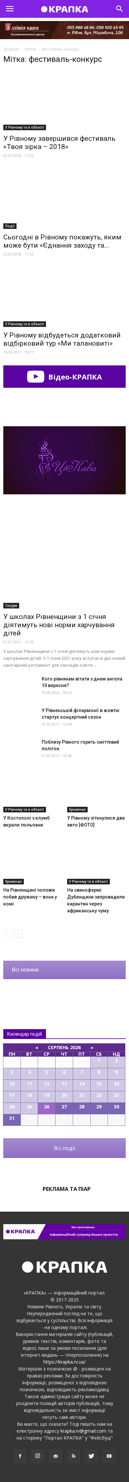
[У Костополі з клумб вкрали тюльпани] (32, 792)
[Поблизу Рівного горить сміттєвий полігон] (19, 750)
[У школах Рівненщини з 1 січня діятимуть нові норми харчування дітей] (64, 564)
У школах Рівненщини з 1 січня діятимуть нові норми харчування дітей (59, 625)
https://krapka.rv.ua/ (64, 1362)
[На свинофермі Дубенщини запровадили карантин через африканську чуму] (96, 864)
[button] (119, 9)
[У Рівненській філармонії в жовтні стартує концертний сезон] (19, 718)
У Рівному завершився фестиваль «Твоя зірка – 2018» (59, 143)
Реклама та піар (67, 1189)
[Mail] (55, 1456)
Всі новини (25, 970)
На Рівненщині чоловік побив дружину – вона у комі (30, 896)
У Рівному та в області (24, 127)
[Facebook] (19, 1456)
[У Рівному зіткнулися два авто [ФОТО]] (96, 792)
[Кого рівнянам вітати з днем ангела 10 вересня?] (19, 687)
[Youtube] (109, 1456)
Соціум (11, 605)
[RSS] (73, 1456)
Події (10, 226)
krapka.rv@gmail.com (83, 1431)
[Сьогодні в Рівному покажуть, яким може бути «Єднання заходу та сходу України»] (64, 199)
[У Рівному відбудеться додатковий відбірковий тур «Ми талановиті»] (64, 297)
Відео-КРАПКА (74, 377)
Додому (11, 49)
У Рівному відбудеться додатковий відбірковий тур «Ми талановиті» (62, 339)
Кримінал (77, 809)
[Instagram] (37, 1456)
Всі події (64, 1148)
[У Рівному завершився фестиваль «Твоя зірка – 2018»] (64, 100)
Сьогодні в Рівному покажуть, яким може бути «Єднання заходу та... (62, 241)
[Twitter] (91, 1456)
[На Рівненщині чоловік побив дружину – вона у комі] (32, 864)
